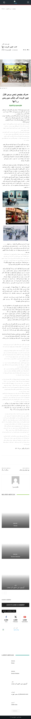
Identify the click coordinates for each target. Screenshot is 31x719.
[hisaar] (15, 512)
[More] (25, 55)
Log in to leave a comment (15, 605)
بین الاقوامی (8, 9)
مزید (6, 44)
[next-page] (5, 593)
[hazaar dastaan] (15, 543)
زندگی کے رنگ (5, 470)
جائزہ (3, 44)
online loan (14, 704)
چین (8, 44)
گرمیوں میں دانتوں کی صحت (15, 587)
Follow (16, 616)
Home (3, 9)
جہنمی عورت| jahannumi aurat (19, 694)
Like (6, 616)
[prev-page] (3, 593)
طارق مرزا (8, 49)
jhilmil (15, 523)
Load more (15, 710)
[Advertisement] (15, 26)
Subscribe (24, 616)
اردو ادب (13, 692)
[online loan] (6, 704)
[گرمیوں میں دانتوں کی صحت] (15, 574)
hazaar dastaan (15, 556)
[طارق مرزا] (3, 50)
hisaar (15, 525)
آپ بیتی (12, 702)
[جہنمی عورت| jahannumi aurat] (6, 693)
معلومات (14, 9)
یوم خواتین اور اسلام (24, 470)
